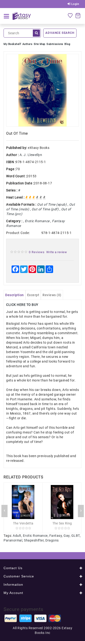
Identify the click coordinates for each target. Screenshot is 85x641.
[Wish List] (70, 15)
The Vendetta (23, 523)
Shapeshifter (34, 540)
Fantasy (55, 535)
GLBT (75, 535)
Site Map (39, 44)
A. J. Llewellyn (31, 155)
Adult (17, 535)
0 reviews (37, 252)
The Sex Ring (62, 523)
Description (14, 295)
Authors (27, 44)
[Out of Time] (42, 90)
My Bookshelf (12, 44)
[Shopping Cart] (78, 15)
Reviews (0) (51, 295)
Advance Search (59, 33)
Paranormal (13, 540)
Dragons (52, 540)
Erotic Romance (35, 535)
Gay (67, 535)
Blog (67, 44)
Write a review (56, 252)
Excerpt (33, 295)
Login (74, 4)
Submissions (55, 44)
